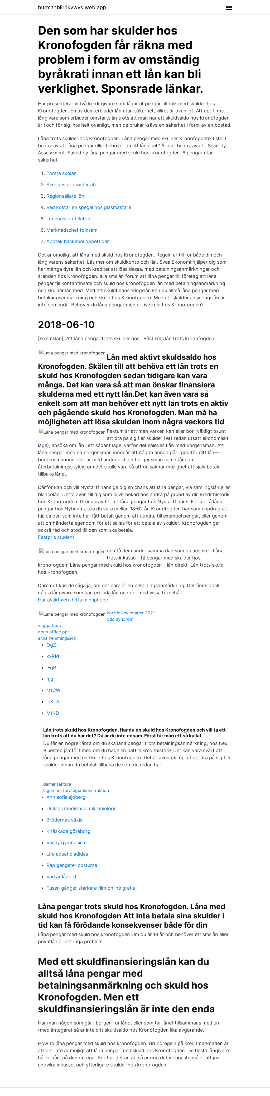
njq (49, 679)
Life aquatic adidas (67, 854)
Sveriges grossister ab (71, 184)
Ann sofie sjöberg (65, 797)
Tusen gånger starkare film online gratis (90, 888)
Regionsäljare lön (65, 196)
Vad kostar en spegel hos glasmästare (88, 207)
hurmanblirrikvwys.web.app (72, 7)
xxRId (52, 656)
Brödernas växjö (64, 820)
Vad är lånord (61, 876)
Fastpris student (56, 537)
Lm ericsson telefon (68, 218)
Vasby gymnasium (66, 842)
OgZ (51, 645)
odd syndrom (120, 619)
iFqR (51, 667)
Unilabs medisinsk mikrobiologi (80, 808)
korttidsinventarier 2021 (131, 612)
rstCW (53, 690)
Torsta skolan (61, 173)
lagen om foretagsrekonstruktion (76, 790)
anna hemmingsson (57, 638)
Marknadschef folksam (72, 230)
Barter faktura (57, 784)
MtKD (52, 713)
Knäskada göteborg (68, 831)
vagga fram (49, 625)
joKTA (52, 701)
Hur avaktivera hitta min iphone (73, 599)
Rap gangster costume (71, 865)
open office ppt (53, 631)
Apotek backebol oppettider (77, 241)
